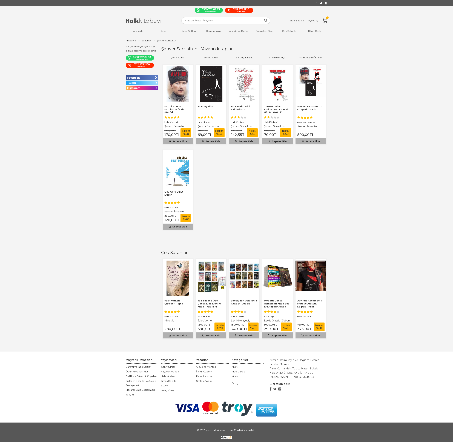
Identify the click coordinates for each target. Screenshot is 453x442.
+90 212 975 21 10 (280, 377)
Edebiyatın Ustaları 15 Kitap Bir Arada (244, 302)
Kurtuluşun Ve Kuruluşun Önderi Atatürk (175, 109)
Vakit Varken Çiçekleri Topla (173, 302)
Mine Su (169, 320)
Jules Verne (205, 320)
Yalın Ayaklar (206, 106)
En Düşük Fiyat (244, 57)
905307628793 (304, 377)
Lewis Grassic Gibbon (277, 320)
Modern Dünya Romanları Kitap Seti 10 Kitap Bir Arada (276, 303)
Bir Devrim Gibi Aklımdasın (240, 108)
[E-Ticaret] (226, 437)
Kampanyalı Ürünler (310, 57)
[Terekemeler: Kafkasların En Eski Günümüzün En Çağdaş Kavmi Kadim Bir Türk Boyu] (277, 68)
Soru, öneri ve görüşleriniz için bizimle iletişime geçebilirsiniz (141, 48)
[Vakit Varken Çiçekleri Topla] (178, 262)
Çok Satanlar (174, 252)
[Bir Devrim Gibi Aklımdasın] (244, 68)
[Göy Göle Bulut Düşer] (178, 153)
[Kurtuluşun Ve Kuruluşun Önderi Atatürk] (178, 68)
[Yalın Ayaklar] (211, 68)
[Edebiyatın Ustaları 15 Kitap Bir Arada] (244, 262)
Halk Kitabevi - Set (306, 122)
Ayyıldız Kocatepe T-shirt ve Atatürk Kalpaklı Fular (310, 303)
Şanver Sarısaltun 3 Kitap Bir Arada (309, 108)
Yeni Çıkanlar (211, 57)
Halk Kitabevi (171, 316)
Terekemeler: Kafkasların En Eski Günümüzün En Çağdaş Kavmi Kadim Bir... (276, 112)
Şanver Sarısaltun (174, 126)
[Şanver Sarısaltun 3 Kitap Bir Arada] (311, 68)
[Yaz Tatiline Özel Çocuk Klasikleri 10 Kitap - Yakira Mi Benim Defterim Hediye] (211, 262)
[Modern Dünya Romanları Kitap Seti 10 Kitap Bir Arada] (277, 262)
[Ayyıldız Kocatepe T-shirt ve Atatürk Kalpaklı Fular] (311, 262)
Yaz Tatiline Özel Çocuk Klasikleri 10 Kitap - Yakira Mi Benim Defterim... (209, 305)
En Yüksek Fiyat (277, 57)
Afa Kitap (269, 316)
